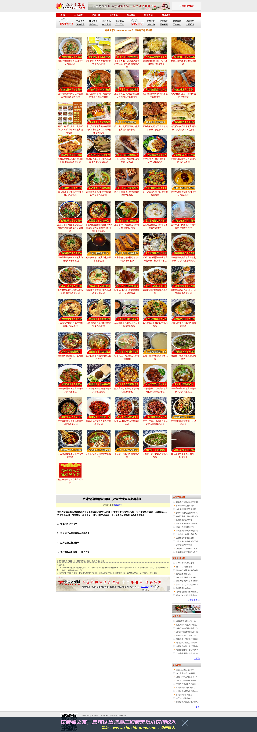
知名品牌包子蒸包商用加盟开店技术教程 (126, 160)
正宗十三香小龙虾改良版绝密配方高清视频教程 (155, 423)
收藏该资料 (117, 505)
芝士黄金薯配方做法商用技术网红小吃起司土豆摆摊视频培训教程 (98, 129)
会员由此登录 (186, 6)
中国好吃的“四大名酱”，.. (186, 688)
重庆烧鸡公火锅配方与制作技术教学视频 (70, 193)
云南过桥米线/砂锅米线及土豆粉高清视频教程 (127, 324)
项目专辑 (148, 15)
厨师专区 (66, 22)
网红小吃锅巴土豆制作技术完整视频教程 (126, 193)
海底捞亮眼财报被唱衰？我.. (187, 632)
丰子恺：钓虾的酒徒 (184, 698)
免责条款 (95, 715)
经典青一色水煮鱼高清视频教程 (183, 357)
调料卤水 (106, 21)
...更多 (197, 658)
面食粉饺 (164, 24)
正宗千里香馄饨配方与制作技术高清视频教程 (183, 390)
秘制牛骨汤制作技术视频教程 (155, 357)
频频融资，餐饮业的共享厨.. (187, 639)
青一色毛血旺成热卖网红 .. (186, 673)
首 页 (62, 15)
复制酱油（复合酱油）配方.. (187, 549)
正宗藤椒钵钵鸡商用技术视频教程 (183, 423)
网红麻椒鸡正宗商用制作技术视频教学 (183, 95)
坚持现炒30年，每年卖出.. (186, 635)
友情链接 (104, 715)
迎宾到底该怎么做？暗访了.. (187, 625)
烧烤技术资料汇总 (183, 574)
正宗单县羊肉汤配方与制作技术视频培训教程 (183, 226)
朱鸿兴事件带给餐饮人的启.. (187, 653)
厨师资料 (113, 15)
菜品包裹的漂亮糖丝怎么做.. (187, 531)
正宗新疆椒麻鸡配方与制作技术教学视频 (183, 160)
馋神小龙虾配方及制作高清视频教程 (98, 423)
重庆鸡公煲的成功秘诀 (185, 670)
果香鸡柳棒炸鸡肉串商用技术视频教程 (155, 95)
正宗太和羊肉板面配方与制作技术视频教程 (70, 324)
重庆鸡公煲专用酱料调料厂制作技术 (183, 455)
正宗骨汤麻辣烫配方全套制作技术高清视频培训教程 (183, 259)
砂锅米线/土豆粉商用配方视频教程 (183, 324)
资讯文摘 (96, 15)
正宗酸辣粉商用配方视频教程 (126, 455)
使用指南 (122, 715)
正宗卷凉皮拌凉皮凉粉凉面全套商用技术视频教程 (126, 95)
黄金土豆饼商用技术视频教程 (183, 62)
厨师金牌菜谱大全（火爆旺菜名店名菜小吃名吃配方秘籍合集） (70, 129)
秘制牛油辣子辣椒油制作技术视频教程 (183, 193)
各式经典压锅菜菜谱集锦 (186, 577)
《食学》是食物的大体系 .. (186, 680)
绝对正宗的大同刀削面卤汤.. (187, 516)
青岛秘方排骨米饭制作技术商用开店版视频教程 (98, 160)
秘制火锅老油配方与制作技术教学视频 (98, 259)
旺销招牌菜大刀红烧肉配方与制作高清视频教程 (155, 390)
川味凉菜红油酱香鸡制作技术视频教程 (70, 62)
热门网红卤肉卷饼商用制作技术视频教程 (98, 62)
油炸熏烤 (190, 21)
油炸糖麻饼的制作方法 (185, 506)
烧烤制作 (151, 21)
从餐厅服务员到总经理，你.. (187, 628)
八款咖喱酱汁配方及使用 (186, 509)
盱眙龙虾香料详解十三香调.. (187, 502)
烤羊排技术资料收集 (184, 567)
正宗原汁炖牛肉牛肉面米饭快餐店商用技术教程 (98, 95)
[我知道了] (186, 724)
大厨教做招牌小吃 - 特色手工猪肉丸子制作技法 (155, 62)
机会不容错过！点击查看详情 (70, 481)
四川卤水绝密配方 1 (184, 520)
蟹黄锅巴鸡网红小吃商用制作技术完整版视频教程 (70, 160)
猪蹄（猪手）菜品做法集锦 (187, 585)
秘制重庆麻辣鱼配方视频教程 (70, 357)
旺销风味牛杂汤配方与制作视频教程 (126, 357)
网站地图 (113, 715)
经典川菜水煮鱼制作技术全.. (187, 595)
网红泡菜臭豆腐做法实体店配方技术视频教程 (126, 128)
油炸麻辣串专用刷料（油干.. (187, 552)
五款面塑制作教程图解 (185, 538)
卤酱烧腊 (177, 21)
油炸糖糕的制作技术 (184, 545)
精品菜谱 (80, 21)
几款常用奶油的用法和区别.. (187, 541)
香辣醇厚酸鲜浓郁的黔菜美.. (187, 592)
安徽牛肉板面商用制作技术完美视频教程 (98, 324)
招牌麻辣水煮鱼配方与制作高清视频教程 (126, 390)
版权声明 (86, 715)
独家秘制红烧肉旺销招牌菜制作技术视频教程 (126, 292)
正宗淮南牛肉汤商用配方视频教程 (98, 357)
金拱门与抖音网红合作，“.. (187, 677)
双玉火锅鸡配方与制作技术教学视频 (155, 193)
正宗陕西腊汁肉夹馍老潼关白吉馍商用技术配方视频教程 (126, 64)
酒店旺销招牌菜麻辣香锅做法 (155, 292)
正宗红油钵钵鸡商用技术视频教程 (70, 455)
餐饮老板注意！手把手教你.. (187, 650)
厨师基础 (93, 24)
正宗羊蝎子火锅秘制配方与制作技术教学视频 (70, 259)
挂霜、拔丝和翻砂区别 (185, 527)
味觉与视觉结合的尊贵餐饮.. (187, 581)
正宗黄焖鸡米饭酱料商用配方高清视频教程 (70, 423)
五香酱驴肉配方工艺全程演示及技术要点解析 (155, 128)
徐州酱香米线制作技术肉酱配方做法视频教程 (98, 193)
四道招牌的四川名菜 (184, 695)
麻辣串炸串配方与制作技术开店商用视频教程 (183, 292)
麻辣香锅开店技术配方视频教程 (155, 324)
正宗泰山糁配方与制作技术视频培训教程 (155, 226)
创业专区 (137, 22)
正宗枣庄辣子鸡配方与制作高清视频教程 (70, 390)
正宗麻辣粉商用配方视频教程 (98, 455)
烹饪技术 (80, 24)
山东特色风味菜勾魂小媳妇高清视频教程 (98, 390)
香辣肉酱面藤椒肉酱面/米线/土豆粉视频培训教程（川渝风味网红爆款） (99, 228)
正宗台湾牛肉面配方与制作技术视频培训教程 (126, 226)
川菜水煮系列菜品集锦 (185, 563)
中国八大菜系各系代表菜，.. (187, 684)
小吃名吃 (151, 24)
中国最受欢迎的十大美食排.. (187, 691)
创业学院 (78, 15)
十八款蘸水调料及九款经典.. (187, 523)
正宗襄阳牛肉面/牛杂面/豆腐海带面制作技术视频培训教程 (70, 228)
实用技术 (190, 24)
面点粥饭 (93, 21)
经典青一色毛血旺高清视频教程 (155, 455)
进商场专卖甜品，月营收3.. (187, 643)
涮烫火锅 (164, 21)
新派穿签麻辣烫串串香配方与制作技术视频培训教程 (155, 259)
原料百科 (119, 24)
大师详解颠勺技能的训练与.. (187, 513)
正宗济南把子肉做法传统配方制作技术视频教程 (70, 95)
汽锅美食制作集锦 (183, 588)
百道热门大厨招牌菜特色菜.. (187, 570)
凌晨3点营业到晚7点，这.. (186, 621)
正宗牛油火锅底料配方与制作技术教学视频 (126, 259)
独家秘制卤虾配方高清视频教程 (126, 423)
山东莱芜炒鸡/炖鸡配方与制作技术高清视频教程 (70, 292)
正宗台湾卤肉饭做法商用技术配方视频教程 (155, 160)
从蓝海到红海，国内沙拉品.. (187, 646)
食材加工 (119, 21)
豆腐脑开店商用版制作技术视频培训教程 (98, 292)
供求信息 (166, 15)
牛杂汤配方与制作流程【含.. (187, 534)
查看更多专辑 (193, 600)
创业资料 (131, 15)
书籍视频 (106, 24)
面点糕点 (177, 24)
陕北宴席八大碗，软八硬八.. (187, 702)
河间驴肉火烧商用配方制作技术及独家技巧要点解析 (183, 128)
